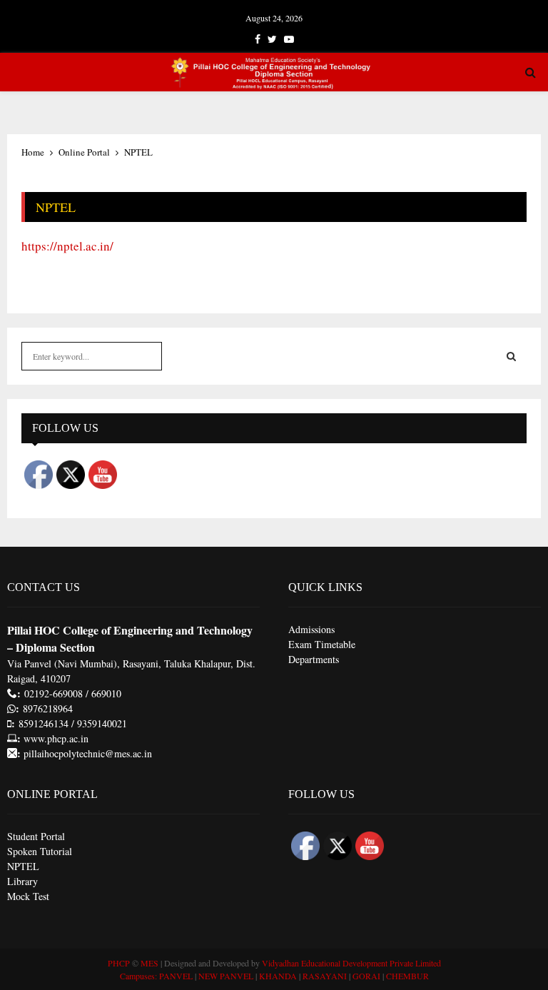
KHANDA (278, 975)
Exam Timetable (321, 644)
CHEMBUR (407, 975)
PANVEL (176, 975)
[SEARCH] (511, 356)
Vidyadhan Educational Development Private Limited (351, 963)
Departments (313, 659)
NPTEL (23, 866)
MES (149, 963)
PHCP (119, 963)
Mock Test (28, 896)
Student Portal (36, 836)
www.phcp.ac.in (56, 738)
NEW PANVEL (225, 975)
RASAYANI (325, 975)
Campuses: (138, 975)
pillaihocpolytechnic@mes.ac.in (86, 753)
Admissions (311, 629)
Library (22, 881)
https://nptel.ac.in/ (67, 246)
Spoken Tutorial (39, 851)
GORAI (366, 975)
